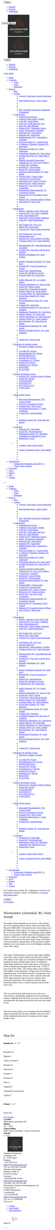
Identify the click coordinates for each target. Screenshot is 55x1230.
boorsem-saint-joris (26, 236)
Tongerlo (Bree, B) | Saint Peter (31, 275)
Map (16, 91)
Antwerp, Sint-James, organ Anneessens (35, 96)
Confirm (7, 900)
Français (12, 67)
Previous (5, 23)
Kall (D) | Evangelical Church (31, 404)
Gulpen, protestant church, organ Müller (35, 450)
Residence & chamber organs (25, 344)
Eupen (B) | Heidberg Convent (31, 273)
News (11, 471)
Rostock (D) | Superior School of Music (35, 199)
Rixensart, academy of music (30, 346)
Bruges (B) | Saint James (29, 227)
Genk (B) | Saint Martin (28, 121)
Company (13, 80)
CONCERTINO (25, 381)
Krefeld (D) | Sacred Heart (29, 167)
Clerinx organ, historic (23, 466)
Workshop (18, 87)
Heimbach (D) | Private (28, 365)
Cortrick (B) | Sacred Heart (30, 179)
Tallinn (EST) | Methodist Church (32, 128)
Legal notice (9, 73)
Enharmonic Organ (26, 438)
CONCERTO (24, 388)
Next (13, 23)
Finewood (13, 468)
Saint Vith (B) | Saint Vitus (29, 202)
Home (11, 78)
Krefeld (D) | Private (27, 363)
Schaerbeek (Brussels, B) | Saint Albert (34, 153)
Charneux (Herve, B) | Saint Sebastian (34, 241)
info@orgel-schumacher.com (15, 1165)
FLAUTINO (24, 369)
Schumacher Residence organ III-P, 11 (29, 464)
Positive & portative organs (25, 374)
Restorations (19, 209)
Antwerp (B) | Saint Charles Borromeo (34, 229)
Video (16, 82)
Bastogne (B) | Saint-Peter (29, 135)
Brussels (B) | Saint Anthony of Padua (34, 238)
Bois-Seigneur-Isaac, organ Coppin (33, 101)
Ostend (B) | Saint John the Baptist (33, 289)
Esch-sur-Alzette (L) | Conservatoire (33, 142)
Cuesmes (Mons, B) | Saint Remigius (34, 294)
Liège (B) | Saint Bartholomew (31, 220)
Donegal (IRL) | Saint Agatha (31, 176)
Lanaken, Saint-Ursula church (31, 445)
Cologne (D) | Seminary (28, 165)
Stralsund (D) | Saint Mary (29, 429)
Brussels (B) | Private (27, 358)
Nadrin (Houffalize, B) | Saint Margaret (35, 317)
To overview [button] (9, 902)
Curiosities (18, 427)
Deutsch (12, 64)
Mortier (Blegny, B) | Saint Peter (32, 314)
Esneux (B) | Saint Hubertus (30, 271)
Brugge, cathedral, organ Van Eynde (33, 211)
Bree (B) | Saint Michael (28, 126)
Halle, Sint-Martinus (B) (28, 215)
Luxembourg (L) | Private (29, 360)
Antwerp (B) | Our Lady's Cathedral (33, 213)
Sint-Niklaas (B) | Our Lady (30, 234)
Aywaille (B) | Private (27, 351)
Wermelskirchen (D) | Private (30, 353)
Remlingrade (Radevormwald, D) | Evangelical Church (33, 191)
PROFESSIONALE (27, 356)
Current (17, 94)
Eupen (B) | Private (26, 379)
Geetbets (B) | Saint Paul (29, 305)
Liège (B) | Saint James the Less (32, 124)
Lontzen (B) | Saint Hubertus (30, 413)
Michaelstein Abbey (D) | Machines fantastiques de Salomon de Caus (33, 435)
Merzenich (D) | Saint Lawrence (32, 183)
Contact (12, 477)
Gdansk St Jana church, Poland (31, 119)
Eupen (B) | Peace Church (29, 287)
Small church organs (22, 395)
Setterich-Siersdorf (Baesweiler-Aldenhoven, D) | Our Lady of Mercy (34, 161)
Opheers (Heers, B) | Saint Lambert (33, 319)
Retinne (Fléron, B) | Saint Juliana (32, 291)
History (12, 473)
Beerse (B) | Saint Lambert (29, 170)
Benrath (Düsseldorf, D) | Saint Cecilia (34, 284)
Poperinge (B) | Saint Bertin (30, 133)
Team (16, 84)
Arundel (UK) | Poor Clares (30, 406)
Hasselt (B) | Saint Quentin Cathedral (34, 218)
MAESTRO (24, 367)
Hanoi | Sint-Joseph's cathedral (31, 130)
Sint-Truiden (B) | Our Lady (30, 225)
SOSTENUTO (25, 383)
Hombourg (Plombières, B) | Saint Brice (35, 312)
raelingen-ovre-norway (28, 117)
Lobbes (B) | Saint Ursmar (29, 340)
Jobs (10, 475)
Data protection (15, 1210)
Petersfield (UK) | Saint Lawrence (32, 181)
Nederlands (13, 69)
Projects (12, 89)
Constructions (19, 114)
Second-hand (14, 461)
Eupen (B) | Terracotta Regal (30, 431)
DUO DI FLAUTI (26, 386)
